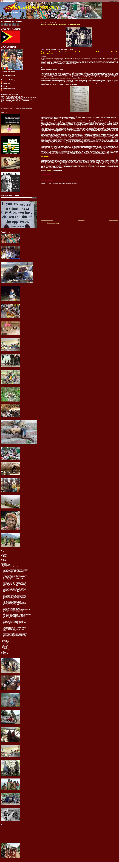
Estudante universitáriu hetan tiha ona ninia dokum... (14, 634)
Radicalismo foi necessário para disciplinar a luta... (14, 566)
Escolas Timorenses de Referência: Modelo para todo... (15, 568)
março (4, 648)
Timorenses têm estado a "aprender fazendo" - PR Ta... (15, 597)
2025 (4, 554)
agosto (5, 642)
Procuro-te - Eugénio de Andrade (10, 639)
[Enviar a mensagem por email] (55, 170)
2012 (4, 654)
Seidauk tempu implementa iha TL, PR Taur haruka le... (15, 592)
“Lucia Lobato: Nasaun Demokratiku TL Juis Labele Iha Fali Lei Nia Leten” (18, 103)
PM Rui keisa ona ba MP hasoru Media (11, 591)
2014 (4, 652)
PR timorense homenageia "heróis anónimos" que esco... (15, 569)
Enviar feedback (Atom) (53, 223)
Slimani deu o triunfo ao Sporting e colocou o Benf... (14, 584)
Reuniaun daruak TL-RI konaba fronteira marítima (13, 629)
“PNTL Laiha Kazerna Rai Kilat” (8, 105)
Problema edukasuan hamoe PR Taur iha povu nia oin (14, 603)
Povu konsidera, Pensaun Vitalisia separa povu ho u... (14, 602)
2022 (4, 558)
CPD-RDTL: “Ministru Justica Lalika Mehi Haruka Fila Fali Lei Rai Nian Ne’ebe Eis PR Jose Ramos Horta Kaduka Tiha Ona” (19, 98)
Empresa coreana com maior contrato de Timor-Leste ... (15, 637)
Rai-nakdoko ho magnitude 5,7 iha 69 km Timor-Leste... (15, 631)
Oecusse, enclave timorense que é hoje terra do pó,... (14, 620)
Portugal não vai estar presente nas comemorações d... (15, 626)
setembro (5, 641)
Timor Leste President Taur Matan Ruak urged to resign (15, 598)
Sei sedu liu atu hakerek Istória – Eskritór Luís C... (13, 571)
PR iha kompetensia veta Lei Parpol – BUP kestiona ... (14, 588)
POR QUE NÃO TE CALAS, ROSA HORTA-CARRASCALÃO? (15, 106)
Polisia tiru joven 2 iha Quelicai (9, 624)
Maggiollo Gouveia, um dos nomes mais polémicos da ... (15, 582)
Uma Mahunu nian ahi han (8, 581)
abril (4, 647)
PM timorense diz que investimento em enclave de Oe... (15, 622)
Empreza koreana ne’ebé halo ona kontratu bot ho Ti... (14, 636)
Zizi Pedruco (5, 89)
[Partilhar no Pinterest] (61, 170)
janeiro (5, 651)
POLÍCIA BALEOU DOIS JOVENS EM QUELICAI (13, 621)
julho (4, 643)
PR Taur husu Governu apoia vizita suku (11, 623)
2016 (4, 561)
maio (4, 646)
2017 (4, 560)
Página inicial (81, 220)
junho (4, 645)
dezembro (5, 564)
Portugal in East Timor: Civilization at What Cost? (13, 579)
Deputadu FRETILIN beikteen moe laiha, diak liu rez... (14, 613)
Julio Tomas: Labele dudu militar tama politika (13, 607)
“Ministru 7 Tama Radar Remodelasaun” (10, 107)
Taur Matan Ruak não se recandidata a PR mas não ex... (15, 596)
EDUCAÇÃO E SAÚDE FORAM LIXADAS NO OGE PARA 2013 (15, 100)
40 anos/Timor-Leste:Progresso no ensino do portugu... (15, 573)
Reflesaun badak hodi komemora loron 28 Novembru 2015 (15, 570)
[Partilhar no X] (58, 170)
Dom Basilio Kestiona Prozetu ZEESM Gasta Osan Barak (15, 578)
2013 (4, 653)
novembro (5, 565)
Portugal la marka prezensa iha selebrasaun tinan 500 (14, 627)
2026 (4, 552)
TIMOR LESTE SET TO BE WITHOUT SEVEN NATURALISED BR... (17, 609)
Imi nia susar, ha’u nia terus (9, 628)
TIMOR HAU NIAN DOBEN (31, 7)
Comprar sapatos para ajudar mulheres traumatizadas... (15, 633)
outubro (5, 640)
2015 (4, 563)
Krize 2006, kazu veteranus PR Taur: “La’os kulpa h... (14, 615)
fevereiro (5, 649)
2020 (4, 559)
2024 (4, 555)
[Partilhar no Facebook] (59, 170)
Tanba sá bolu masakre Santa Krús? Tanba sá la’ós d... (15, 611)
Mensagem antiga (113, 220)
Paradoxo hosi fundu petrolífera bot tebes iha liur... (14, 576)
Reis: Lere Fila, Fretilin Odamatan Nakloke (12, 601)
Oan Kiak (5, 86)
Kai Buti (4, 81)
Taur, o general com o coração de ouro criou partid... (14, 617)
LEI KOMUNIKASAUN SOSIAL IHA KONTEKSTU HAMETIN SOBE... (17, 614)
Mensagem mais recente (47, 220)
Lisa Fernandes (6, 83)
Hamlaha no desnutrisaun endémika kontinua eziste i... (15, 572)
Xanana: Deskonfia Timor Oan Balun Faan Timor (12, 96)
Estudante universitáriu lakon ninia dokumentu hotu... (14, 635)
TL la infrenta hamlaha (8, 577)
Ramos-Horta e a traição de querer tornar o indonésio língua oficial (16, 99)
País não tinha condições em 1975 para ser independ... (14, 585)
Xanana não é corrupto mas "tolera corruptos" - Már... (14, 586)
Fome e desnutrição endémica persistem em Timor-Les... (15, 575)
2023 (4, 556)
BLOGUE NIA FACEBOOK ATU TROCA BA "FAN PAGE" (15, 583)
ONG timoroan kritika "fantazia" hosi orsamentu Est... (14, 616)
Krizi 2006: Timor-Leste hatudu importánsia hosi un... (14, 594)
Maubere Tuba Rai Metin (8, 85)
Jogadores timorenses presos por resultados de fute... (14, 618)
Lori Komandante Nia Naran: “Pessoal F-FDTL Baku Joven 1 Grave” (16, 108)
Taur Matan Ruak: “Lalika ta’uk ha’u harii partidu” (13, 590)
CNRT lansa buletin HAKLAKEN (10, 630)
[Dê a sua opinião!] (56, 170)
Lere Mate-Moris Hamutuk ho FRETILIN (11, 608)
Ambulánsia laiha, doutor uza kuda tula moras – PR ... (14, 589)
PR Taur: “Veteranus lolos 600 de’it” (11, 604)
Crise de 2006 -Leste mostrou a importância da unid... (14, 595)
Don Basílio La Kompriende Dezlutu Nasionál (13, 610)
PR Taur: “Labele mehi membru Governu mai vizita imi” (15, 605)
